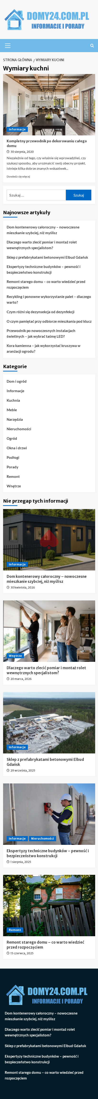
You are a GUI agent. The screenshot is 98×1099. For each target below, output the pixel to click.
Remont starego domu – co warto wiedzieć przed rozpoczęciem (46, 284)
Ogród (12, 438)
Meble (12, 410)
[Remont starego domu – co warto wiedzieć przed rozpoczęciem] (49, 905)
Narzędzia (15, 419)
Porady (12, 467)
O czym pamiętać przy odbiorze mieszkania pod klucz (49, 321)
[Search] (92, 45)
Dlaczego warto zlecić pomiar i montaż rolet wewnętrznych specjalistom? (42, 245)
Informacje (17, 129)
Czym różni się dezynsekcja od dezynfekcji (40, 312)
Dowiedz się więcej (18, 176)
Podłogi (13, 457)
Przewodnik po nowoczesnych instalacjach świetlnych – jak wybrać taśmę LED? (41, 333)
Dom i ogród (17, 381)
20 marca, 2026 (21, 679)
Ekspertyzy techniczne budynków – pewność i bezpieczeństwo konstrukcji (43, 269)
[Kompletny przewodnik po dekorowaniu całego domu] (49, 104)
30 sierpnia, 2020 (22, 151)
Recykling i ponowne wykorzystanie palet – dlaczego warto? (49, 299)
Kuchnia (13, 400)
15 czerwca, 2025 (22, 953)
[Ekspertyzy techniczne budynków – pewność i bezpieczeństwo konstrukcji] (49, 814)
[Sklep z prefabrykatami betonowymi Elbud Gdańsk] (49, 722)
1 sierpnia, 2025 (20, 862)
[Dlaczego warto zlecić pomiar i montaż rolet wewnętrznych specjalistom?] (49, 631)
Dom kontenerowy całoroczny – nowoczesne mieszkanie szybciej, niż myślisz (43, 230)
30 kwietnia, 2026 (22, 587)
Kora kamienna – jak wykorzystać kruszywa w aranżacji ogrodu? (43, 348)
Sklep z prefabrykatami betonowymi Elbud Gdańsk (47, 257)
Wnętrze (14, 486)
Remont (13, 476)
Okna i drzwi (17, 448)
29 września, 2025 (22, 770)
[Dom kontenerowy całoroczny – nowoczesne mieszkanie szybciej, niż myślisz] (49, 539)
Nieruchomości (19, 429)
